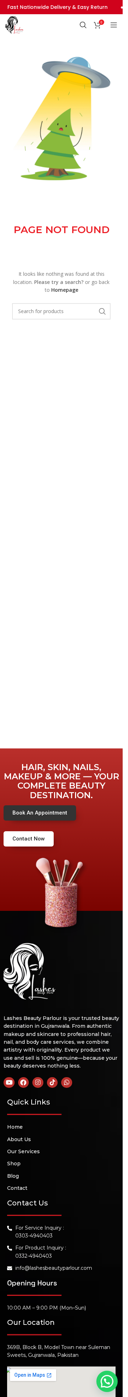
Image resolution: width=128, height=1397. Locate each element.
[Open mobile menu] (114, 25)
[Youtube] (9, 1082)
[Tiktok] (52, 1082)
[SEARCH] (102, 311)
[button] (107, 1381)
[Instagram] (37, 1082)
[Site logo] (14, 24)
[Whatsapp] (66, 1082)
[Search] (83, 25)
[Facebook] (23, 1082)
